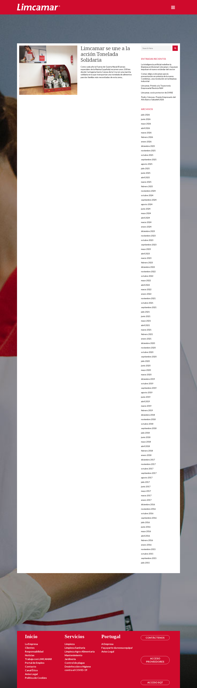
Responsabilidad (34, 651)
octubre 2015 (147, 553)
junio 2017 (145, 486)
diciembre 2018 (148, 415)
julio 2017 (145, 482)
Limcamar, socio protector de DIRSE (157, 92)
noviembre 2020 (148, 347)
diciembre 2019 (148, 379)
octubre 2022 (147, 276)
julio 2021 (145, 312)
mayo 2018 (146, 441)
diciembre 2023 (148, 231)
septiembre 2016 (148, 518)
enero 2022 (146, 294)
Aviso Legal (31, 674)
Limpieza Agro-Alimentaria (80, 651)
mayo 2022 (146, 280)
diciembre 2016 (148, 504)
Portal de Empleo (34, 662)
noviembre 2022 (148, 271)
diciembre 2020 (148, 343)
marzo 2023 (146, 258)
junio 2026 (145, 119)
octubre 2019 (147, 383)
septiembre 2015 (148, 558)
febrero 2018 (147, 450)
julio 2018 (145, 432)
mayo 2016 (146, 531)
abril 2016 (145, 536)
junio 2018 (145, 437)
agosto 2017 (146, 477)
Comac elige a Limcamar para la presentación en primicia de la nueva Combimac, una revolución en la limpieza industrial (159, 77)
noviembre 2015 (148, 549)
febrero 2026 (147, 137)
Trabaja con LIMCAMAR (38, 659)
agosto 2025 (146, 164)
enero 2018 (146, 455)
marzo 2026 (146, 132)
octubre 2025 (147, 155)
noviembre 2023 (148, 235)
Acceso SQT (155, 682)
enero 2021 (146, 338)
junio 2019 (145, 397)
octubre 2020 (147, 352)
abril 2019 (145, 401)
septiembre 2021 (148, 307)
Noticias (29, 655)
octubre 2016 (147, 513)
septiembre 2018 (148, 428)
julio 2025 (145, 168)
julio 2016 (145, 522)
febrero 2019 (147, 410)
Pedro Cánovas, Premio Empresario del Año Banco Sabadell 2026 (158, 98)
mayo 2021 (146, 321)
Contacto (30, 666)
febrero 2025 (147, 186)
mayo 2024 (146, 213)
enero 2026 (146, 141)
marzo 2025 (146, 182)
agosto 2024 (146, 204)
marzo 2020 (146, 374)
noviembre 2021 (148, 298)
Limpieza (70, 644)
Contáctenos (155, 637)
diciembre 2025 (148, 146)
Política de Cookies (36, 677)
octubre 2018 (147, 424)
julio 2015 (145, 562)
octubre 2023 (147, 240)
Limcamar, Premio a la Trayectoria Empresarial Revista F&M (156, 86)
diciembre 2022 (148, 267)
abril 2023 (145, 253)
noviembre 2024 (148, 191)
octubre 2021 (147, 303)
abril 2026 (145, 128)
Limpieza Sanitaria (75, 647)
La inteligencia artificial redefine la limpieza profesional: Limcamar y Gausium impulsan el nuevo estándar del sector (159, 67)
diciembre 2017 (148, 459)
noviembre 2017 (148, 464)
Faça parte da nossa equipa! (117, 647)
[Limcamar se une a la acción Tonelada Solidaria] (48, 70)
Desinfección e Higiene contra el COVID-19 (78, 668)
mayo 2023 (146, 249)
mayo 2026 (146, 123)
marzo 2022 (146, 289)
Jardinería (70, 659)
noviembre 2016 (148, 509)
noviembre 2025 (148, 150)
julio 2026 (145, 114)
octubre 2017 (147, 468)
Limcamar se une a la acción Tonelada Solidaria (105, 54)
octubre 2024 (147, 195)
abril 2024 (145, 217)
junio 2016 (145, 527)
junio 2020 (145, 365)
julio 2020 (145, 361)
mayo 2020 (146, 370)
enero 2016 (146, 544)
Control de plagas (75, 662)
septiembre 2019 (148, 388)
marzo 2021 (146, 329)
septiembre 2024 (148, 200)
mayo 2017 (146, 491)
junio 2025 (145, 173)
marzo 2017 (146, 495)
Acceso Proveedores (155, 660)
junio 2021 (145, 316)
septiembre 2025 (148, 159)
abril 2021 (145, 325)
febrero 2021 (147, 334)
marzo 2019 (146, 406)
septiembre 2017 (148, 473)
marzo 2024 (146, 222)
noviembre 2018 (148, 419)
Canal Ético (31, 670)
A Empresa (107, 644)
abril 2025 (145, 177)
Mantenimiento (73, 655)
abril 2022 (145, 285)
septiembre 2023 (148, 244)
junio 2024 (145, 209)
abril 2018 (145, 446)
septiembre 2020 (148, 356)
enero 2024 (146, 226)
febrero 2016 (147, 540)
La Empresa (31, 644)
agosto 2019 (146, 392)
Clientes (29, 647)
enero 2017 (146, 500)
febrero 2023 (147, 262)
